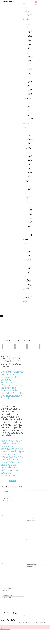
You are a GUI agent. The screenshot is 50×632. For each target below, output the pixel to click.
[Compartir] (6, 630)
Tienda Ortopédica (7, 597)
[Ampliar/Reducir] (1, 630)
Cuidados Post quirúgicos (8, 500)
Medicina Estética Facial (32, 515)
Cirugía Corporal (6, 496)
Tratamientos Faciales (31, 566)
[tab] (13, 492)
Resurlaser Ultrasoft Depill (8, 540)
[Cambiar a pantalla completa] (4, 630)
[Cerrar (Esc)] (9, 630)
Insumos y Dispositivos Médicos (9, 599)
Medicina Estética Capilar (32, 520)
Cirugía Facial (5, 493)
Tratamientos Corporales (32, 564)
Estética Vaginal (6, 498)
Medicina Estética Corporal (32, 518)
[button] (12, 481)
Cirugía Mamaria (6, 491)
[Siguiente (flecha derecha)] (1, 316)
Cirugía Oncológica (7, 588)
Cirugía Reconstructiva (7, 595)
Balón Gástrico (6, 593)
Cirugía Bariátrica (6, 590)
